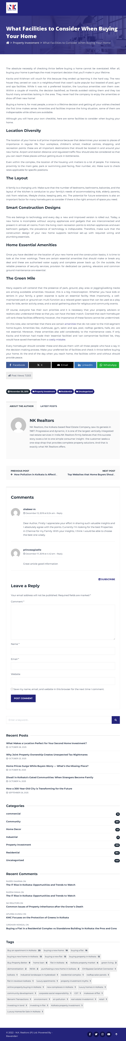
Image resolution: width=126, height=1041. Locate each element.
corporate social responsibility (55, 993)
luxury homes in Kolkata (92, 987)
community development (21, 993)
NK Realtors (42, 420)
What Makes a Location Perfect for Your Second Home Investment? (46, 743)
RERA (34, 969)
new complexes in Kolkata (61, 987)
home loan (40, 963)
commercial (13, 813)
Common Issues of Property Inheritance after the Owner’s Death (44, 906)
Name (15, 644)
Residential (13, 852)
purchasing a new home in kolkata (60, 969)
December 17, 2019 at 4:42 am (40, 553)
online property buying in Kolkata (25, 987)
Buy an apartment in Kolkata (24, 950)
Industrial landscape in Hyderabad (39, 975)
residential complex (72, 975)
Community (13, 821)
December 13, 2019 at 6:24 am (40, 513)
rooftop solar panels (98, 975)
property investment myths (76, 981)
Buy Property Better (18, 963)
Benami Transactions (19, 999)
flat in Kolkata (58, 963)
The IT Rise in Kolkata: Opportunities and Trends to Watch (40, 884)
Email (15, 659)
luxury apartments (47, 981)
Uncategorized (15, 860)
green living (108, 963)
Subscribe (107, 579)
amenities (70, 323)
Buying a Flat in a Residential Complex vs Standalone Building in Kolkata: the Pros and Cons (61, 928)
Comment (17, 601)
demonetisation (16, 969)
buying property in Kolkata (84, 956)
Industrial (12, 837)
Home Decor (13, 829)
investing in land (17, 1005)
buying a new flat (55, 956)
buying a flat (79, 950)
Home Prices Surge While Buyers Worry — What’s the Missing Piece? (47, 766)
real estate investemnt (83, 999)
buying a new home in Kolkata (24, 956)
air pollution (60, 999)
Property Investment (26, 43)
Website (15, 674)
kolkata (12, 975)
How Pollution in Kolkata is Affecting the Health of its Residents (52, 474)
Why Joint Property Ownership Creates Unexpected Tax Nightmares (47, 754)
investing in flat (39, 1005)
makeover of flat (93, 993)
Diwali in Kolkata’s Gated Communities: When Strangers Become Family (49, 777)
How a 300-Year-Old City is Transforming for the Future (39, 788)
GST (77, 993)
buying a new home (56, 950)
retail (103, 999)
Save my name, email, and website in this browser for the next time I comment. (59, 689)
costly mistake (57, 339)
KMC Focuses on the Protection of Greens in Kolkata (37, 917)
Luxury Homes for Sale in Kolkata (25, 1011)
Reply (59, 513)
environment (42, 999)
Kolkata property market (84, 963)
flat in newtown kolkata (20, 981)
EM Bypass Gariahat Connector (99, 969)
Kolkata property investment (66, 1005)
